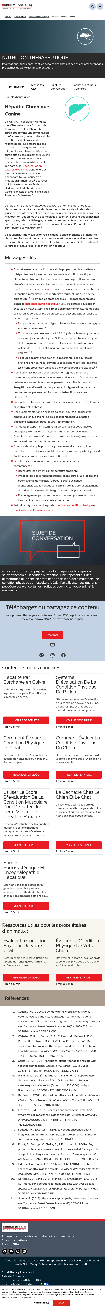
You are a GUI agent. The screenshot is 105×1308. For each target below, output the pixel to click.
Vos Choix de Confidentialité (22, 1284)
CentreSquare (20, 17)
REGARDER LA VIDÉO (26, 774)
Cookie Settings (41, 1303)
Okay (61, 1303)
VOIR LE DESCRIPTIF (26, 720)
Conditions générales (17, 1272)
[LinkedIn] (52, 655)
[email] (52, 644)
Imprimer (52, 634)
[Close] (101, 1290)
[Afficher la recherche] (92, 6)
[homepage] (17, 6)
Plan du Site (10, 1244)
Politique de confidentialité (21, 1280)
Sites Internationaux (16, 1240)
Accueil (8, 17)
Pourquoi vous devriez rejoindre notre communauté (38, 1236)
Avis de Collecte (13, 1276)
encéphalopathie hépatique (42, 303)
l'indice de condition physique (74, 505)
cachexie (45, 288)
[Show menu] (100, 6)
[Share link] (41, 655)
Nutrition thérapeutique (39, 17)
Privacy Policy (28, 1297)
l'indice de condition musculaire (33, 510)
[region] (52, 1296)
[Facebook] (63, 655)
